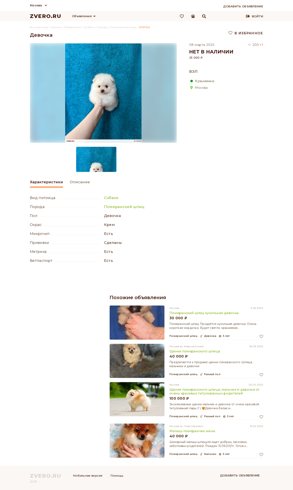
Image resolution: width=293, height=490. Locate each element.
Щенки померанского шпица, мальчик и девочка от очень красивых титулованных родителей (214, 391)
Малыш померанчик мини (192, 431)
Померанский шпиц (124, 207)
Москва (36, 5)
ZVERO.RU (45, 16)
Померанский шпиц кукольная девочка (204, 313)
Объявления (82, 16)
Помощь (117, 475)
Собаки (111, 198)
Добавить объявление (240, 475)
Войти (257, 16)
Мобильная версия (87, 475)
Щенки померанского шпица (194, 351)
